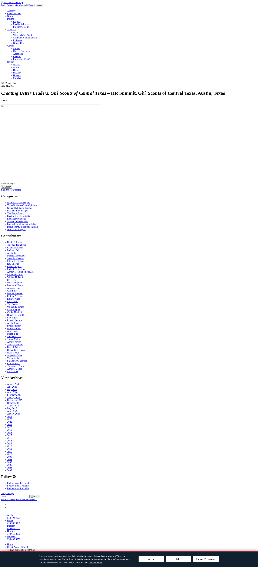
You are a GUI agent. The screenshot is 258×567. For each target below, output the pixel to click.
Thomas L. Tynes (15, 366)
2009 (9, 457)
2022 (9, 421)
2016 (9, 438)
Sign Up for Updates (11, 190)
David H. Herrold (15, 315)
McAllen (17, 78)
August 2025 (13, 405)
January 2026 (13, 397)
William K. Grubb (15, 307)
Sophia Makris (14, 336)
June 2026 (12, 386)
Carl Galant (12, 301)
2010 (9, 454)
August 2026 (13, 384)
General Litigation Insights (19, 208)
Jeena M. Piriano (15, 344)
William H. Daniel (15, 277)
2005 (9, 465)
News (10, 16)
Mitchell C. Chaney (16, 261)
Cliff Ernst (12, 290)
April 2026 (12, 392)
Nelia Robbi (13, 352)
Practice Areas (14, 13)
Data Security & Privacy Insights (22, 227)
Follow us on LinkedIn (18, 488)
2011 (9, 451)
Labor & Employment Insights (21, 224)
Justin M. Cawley (15, 258)
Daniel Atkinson (15, 242)
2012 (9, 448)
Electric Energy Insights (18, 216)
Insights (10, 19)
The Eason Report (15, 213)
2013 (9, 446)
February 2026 (14, 395)
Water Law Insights (16, 229)
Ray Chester (13, 263)
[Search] (6, 187)
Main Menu (20, 5)
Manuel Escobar (15, 293)
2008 (9, 459)
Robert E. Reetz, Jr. (16, 350)
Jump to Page (7, 493)
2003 (9, 467)
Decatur (17, 72)
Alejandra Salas (14, 355)
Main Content (7, 5)
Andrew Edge (13, 288)
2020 (9, 427)
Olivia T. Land (14, 328)
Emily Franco (13, 298)
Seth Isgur (12, 317)
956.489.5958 (13, 539)
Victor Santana (14, 358)
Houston (17, 75)
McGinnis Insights (21, 24)
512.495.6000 (13, 517)
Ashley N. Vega (14, 369)
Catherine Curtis (15, 274)
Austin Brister (13, 253)
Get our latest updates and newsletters (19, 499)
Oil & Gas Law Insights (18, 202)
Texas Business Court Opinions (22, 205)
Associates (18, 54)
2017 (9, 435)
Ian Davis (11, 280)
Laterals (17, 56)
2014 (9, 443)
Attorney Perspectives (17, 221)
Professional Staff (21, 59)
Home (10, 544)
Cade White (12, 371)
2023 (9, 419)
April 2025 (12, 411)
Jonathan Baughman (16, 245)
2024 (9, 416)
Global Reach (19, 43)
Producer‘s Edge (21, 27)
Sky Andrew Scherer (17, 360)
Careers (10, 45)
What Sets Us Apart (22, 35)
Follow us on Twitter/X (18, 485)
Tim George (13, 304)
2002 (9, 470)
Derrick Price (13, 347)
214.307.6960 (13, 523)
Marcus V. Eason (15, 285)
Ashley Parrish (14, 342)
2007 (9, 462)
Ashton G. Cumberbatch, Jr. (20, 272)
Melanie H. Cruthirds (17, 269)
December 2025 (14, 400)
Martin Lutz (12, 334)
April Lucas (12, 331)
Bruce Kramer (14, 325)
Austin (16, 67)
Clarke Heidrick (14, 312)
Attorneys (11, 10)
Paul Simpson (13, 363)
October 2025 (13, 403)
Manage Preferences (205, 559)
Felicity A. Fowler (15, 296)
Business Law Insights (17, 210)
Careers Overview (21, 51)
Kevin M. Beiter (15, 247)
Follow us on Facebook (18, 483)
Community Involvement (25, 37)
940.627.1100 (13, 528)
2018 (9, 432)
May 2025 (12, 408)
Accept (151, 559)
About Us (11, 29)
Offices (10, 62)
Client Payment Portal (17, 547)
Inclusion (17, 40)
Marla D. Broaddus (16, 255)
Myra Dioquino (14, 282)
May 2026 (12, 389)
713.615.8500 (13, 534)
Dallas (16, 70)
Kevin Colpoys (14, 266)
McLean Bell (13, 250)
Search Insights (8, 183)
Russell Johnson (14, 320)
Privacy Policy (95, 562)
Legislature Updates (16, 218)
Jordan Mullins (14, 339)
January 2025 (13, 413)
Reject (179, 559)
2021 (9, 424)
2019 (9, 430)
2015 (9, 440)
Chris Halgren (13, 309)
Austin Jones (13, 323)
